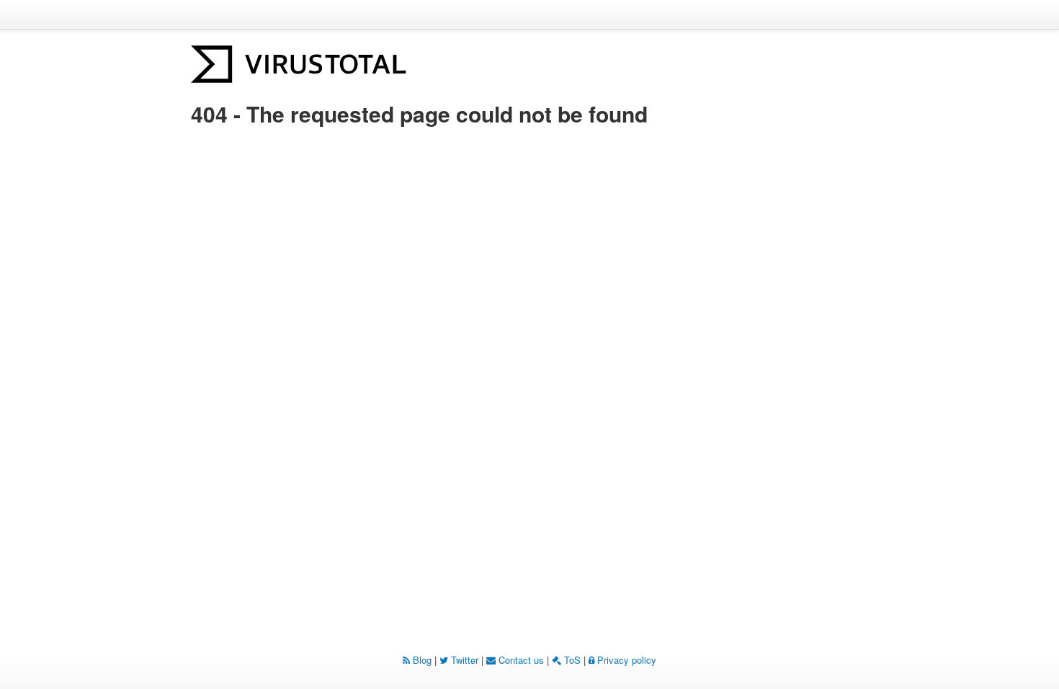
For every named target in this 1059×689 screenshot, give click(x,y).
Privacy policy (625, 660)
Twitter (463, 660)
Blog (421, 660)
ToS (571, 660)
